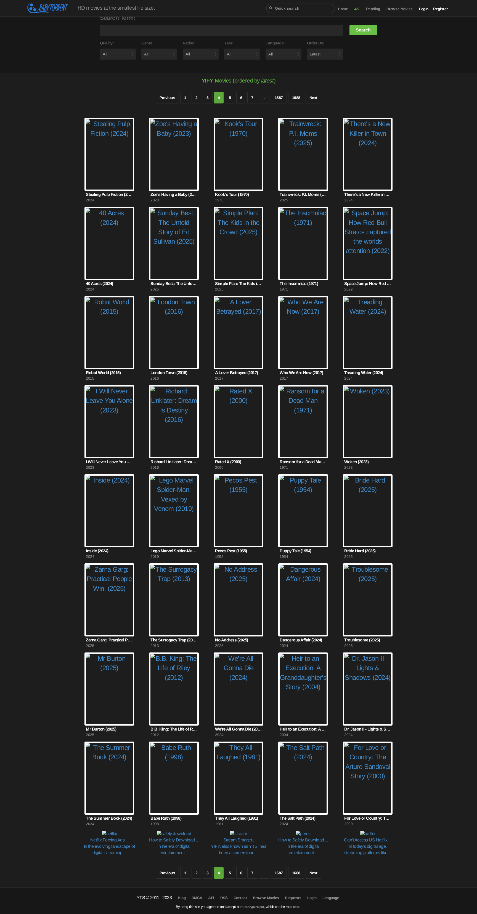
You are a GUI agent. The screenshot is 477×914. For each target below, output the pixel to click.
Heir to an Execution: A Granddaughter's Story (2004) (303, 729)
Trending (372, 9)
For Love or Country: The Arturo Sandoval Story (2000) (367, 818)
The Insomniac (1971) (299, 283)
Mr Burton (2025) (101, 729)
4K (356, 9)
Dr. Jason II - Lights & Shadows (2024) (367, 729)
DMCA (197, 898)
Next (313, 97)
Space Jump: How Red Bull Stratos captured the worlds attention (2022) (367, 283)
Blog (182, 898)
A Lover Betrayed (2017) (236, 372)
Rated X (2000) (228, 461)
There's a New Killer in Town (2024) (367, 194)
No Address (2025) (231, 640)
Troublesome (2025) (362, 640)
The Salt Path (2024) (297, 818)
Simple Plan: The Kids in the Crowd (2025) (238, 283)
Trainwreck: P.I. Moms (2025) (303, 194)
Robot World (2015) (103, 372)
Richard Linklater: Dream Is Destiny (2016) (173, 461)
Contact (240, 898)
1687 (279, 97)
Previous (167, 97)
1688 (296, 97)
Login (423, 9)
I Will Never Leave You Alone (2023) (109, 461)
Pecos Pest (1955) (231, 550)
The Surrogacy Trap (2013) (173, 640)
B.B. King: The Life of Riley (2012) (173, 729)
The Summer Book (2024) (109, 818)
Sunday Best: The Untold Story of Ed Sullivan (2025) (173, 283)
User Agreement (253, 906)
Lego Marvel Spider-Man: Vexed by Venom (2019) (173, 550)
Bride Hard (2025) (360, 550)
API (211, 898)
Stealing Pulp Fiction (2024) (109, 194)
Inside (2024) (97, 550)
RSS (224, 898)
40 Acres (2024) (99, 283)
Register (440, 9)
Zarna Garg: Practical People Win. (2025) (109, 640)
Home (343, 9)
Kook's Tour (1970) (232, 194)
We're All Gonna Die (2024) (238, 729)
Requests (293, 898)
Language (330, 898)
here (296, 906)
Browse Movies (399, 9)
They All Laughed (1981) (236, 818)
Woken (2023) (356, 461)
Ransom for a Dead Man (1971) (303, 461)
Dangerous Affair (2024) (301, 640)
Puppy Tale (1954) (295, 550)
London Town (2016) (168, 372)
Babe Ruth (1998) (165, 818)
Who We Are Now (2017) (301, 372)
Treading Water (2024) (363, 372)
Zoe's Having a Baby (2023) (173, 194)
